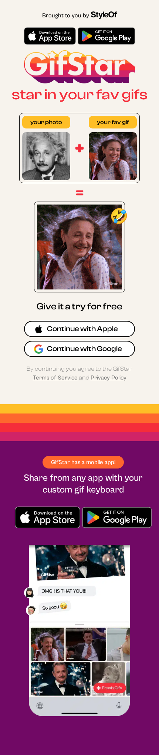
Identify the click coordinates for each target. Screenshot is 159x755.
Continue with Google (84, 348)
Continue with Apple (82, 329)
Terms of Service (55, 377)
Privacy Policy (108, 377)
